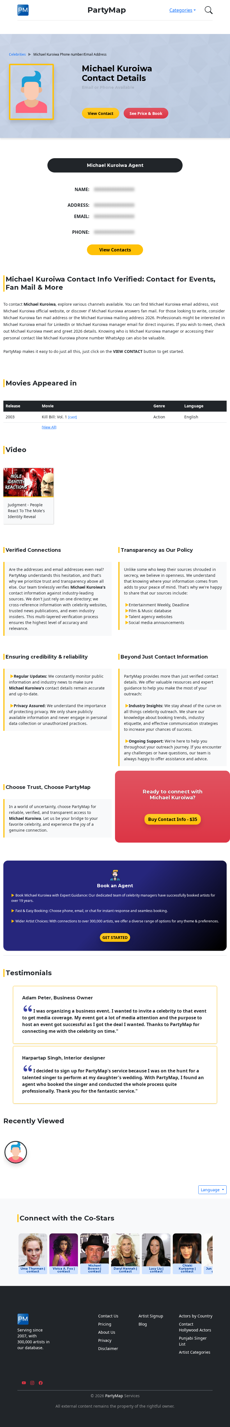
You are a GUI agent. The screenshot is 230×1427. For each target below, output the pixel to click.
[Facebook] (41, 1382)
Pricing (104, 1324)
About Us (106, 1332)
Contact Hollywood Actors (195, 1327)
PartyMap (107, 10)
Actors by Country (195, 1316)
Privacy (104, 1340)
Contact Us (108, 1316)
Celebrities (17, 54)
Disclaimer (108, 1348)
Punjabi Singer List (193, 1341)
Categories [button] (180, 10)
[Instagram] (32, 1382)
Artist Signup (151, 1316)
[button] (208, 10)
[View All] (49, 427)
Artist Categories (194, 1352)
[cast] (72, 417)
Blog (143, 1324)
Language (211, 1189)
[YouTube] (24, 1382)
